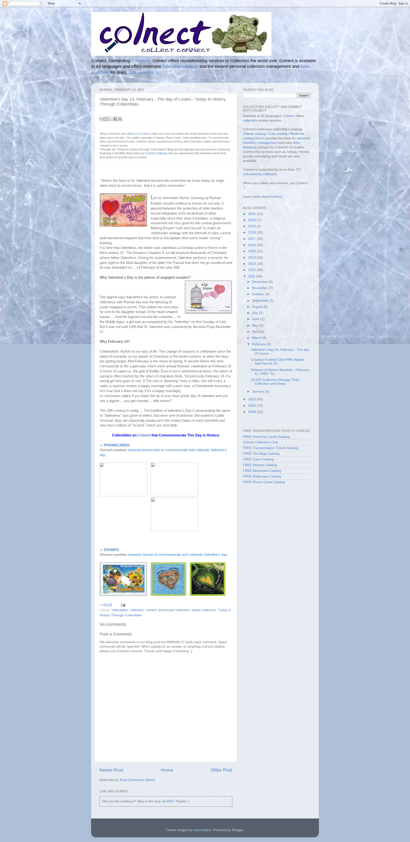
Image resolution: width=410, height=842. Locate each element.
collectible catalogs (180, 66)
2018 (252, 232)
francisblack (202, 830)
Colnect (146, 133)
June (256, 319)
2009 (252, 405)
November (260, 288)
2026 (252, 214)
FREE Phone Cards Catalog (264, 482)
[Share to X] (110, 119)
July (255, 313)
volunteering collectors (260, 174)
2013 (252, 264)
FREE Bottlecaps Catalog (262, 476)
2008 (252, 412)
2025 (252, 220)
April (256, 331)
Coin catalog (278, 134)
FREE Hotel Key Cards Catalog (266, 437)
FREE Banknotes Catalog (262, 470)
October (258, 294)
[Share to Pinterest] (119, 119)
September (261, 300)
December (260, 282)
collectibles (120, 610)
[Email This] (101, 119)
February (259, 344)
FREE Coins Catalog (258, 459)
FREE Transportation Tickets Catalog (270, 448)
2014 (252, 257)
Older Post (221, 769)
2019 (252, 226)
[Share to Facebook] (115, 119)
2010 (252, 399)
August (257, 307)
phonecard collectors (174, 610)
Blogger (237, 830)
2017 (252, 239)
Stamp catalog (255, 134)
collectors (132, 133)
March (257, 338)
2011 (252, 276)
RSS (170, 801)
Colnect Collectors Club (260, 442)
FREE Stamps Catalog (260, 465)
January (258, 391)
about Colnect (271, 196)
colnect (151, 610)
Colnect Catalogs (156, 153)
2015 (252, 251)
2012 (252, 270)
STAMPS (111, 550)
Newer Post (111, 769)
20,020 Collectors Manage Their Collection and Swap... (275, 381)
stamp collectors (204, 610)
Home (167, 769)
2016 (252, 245)
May (255, 325)
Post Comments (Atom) (137, 780)
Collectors (140, 60)
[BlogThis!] (106, 119)
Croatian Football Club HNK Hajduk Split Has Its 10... (277, 361)
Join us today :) (143, 72)
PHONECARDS (116, 445)
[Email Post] (122, 605)
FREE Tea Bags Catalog (261, 453)
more (260, 138)
